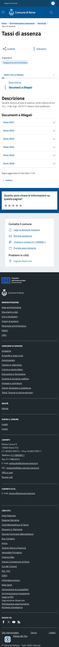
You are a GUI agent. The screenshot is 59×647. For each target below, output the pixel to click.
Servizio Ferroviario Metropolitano (18, 534)
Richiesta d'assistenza (12, 607)
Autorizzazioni (8, 360)
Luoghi (5, 424)
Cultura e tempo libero (12, 369)
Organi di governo (10, 321)
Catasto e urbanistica (12, 365)
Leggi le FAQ (8, 597)
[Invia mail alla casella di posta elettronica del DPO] (22, 493)
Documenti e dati (10, 312)
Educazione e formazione (13, 374)
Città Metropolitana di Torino (15, 524)
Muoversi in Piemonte (12, 529)
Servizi (34, 632)
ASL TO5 (6, 571)
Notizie (5, 408)
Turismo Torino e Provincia (14, 548)
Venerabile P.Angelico (12, 552)
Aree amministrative (11, 307)
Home (4, 23)
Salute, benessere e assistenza (16, 388)
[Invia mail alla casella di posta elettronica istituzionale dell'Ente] (23, 463)
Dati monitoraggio (10, 632)
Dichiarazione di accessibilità (15, 589)
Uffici (4, 335)
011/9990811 (17, 455)
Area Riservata (9, 515)
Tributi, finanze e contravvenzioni (17, 392)
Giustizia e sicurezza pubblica (15, 378)
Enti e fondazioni (10, 316)
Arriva (4, 543)
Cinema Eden (8, 557)
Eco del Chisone (9, 566)
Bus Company (8, 538)
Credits (52, 632)
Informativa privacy (11, 580)
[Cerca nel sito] (50, 12)
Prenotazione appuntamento (15, 604)
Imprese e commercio (12, 383)
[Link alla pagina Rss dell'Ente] (19, 622)
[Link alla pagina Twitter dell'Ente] (8, 622)
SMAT (4, 575)
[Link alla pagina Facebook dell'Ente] (3, 622)
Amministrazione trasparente (22, 23)
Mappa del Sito (20, 636)
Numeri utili (7, 477)
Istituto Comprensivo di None (15, 561)
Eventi (5, 429)
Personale (42, 23)
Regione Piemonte (10, 3)
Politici (5, 330)
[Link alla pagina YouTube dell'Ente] (13, 622)
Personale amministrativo (14, 326)
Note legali (7, 585)
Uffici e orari (7, 472)
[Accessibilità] (7, 639)
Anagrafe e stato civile (12, 355)
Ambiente (6, 351)
